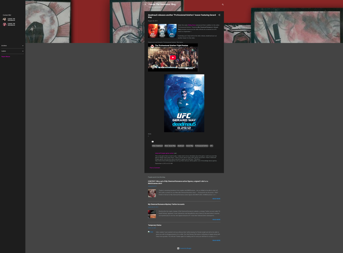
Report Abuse (5, 56)
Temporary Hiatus (154, 225)
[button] (219, 15)
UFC (211, 146)
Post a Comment (155, 168)
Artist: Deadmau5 (157, 146)
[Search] (223, 5)
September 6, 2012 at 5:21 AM (164, 163)
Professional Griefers (201, 146)
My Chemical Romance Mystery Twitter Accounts (166, 204)
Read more (216, 199)
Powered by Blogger (185, 248)
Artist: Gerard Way (170, 146)
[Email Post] (153, 142)
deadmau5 (181, 146)
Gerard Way (189, 146)
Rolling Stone (192, 25)
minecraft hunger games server (164, 153)
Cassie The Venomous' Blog (162, 4)
